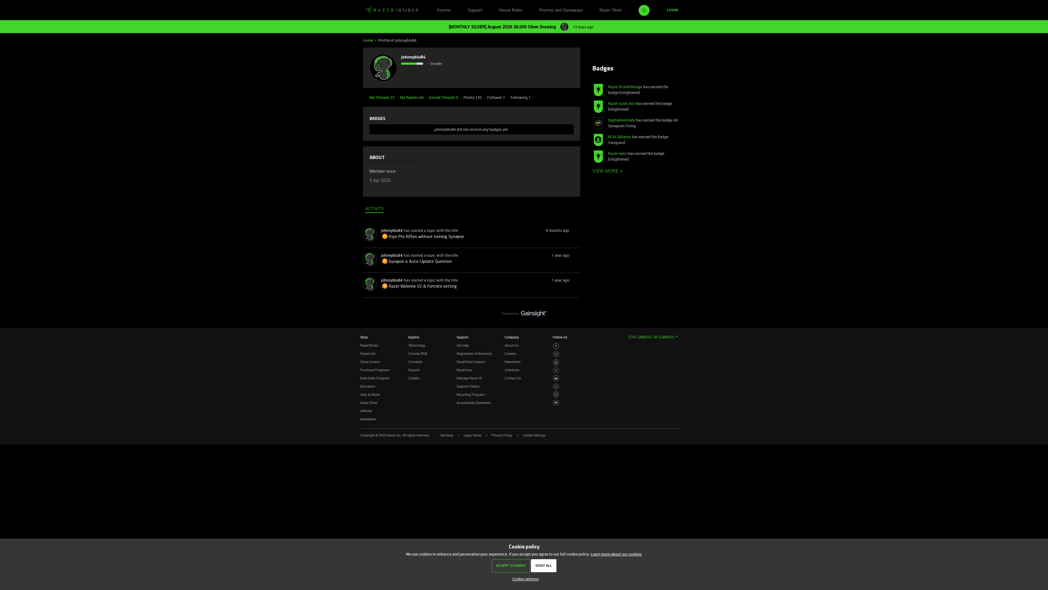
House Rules (510, 10)
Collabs (413, 378)
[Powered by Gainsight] (524, 315)
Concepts (415, 361)
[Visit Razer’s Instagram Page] (556, 354)
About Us (511, 345)
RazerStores (369, 345)
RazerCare (464, 370)
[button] (672, 10)
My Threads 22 (382, 97)
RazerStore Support (471, 361)
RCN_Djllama (619, 136)
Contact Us (513, 378)
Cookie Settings (534, 435)
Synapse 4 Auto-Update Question (416, 261)
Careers (510, 353)
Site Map (446, 435)
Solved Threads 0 (444, 97)
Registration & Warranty (474, 353)
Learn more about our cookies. (616, 554)
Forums (444, 10)
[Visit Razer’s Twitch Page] (556, 394)
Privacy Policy (502, 435)
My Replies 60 (412, 97)
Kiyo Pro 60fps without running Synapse (422, 237)
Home (368, 40)
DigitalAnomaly (621, 120)
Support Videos (468, 386)
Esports (413, 370)
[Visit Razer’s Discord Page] (556, 402)
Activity (374, 209)
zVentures (512, 370)
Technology (416, 345)
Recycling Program (470, 394)
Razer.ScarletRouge (625, 86)
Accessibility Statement (474, 402)
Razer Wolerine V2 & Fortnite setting (419, 286)
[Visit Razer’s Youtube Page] (556, 378)
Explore (413, 337)
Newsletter (368, 419)
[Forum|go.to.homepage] (391, 10)
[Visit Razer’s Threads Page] (556, 362)
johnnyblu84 (413, 57)
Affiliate (366, 411)
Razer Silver (611, 10)
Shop (364, 337)
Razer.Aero (617, 153)
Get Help (463, 345)
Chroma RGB (417, 353)
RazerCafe (368, 353)
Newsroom (512, 361)
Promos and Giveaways (561, 10)
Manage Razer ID (469, 378)
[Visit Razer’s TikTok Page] (556, 386)
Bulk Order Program (374, 378)
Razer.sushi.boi (621, 103)
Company (512, 337)
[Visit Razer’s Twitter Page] (556, 370)
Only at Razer (370, 394)
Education (367, 386)
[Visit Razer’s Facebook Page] (556, 346)
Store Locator (370, 361)
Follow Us (560, 337)
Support (475, 10)
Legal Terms (472, 435)
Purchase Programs (374, 370)
